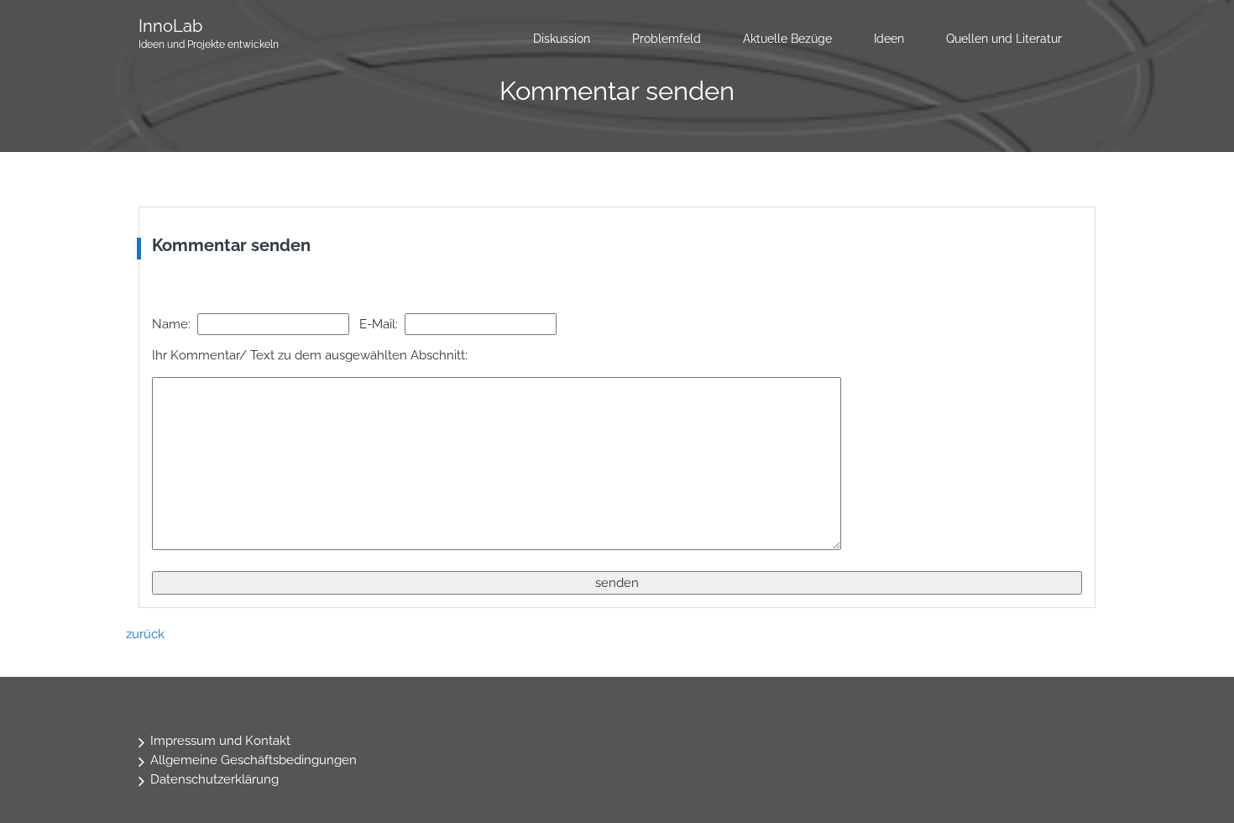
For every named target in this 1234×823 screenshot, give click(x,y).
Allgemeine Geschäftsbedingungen (253, 760)
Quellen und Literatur (1004, 38)
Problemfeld (666, 38)
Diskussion (561, 38)
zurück (145, 634)
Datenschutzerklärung (214, 779)
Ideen (889, 38)
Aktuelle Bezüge (787, 38)
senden (617, 582)
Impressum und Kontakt (220, 740)
